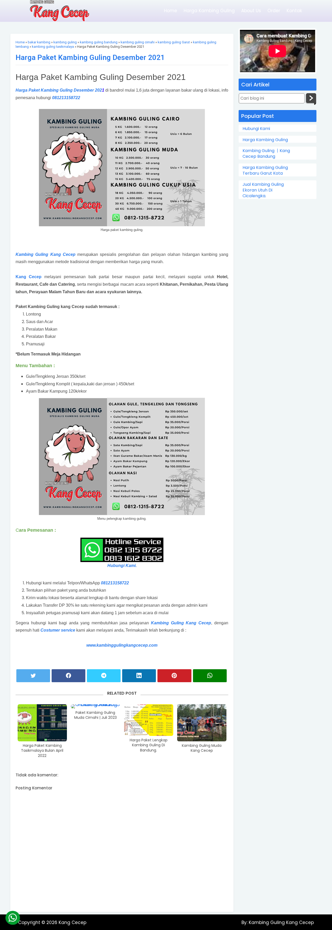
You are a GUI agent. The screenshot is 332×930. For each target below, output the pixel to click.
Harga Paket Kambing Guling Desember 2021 (90, 57)
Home (170, 11)
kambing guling (65, 42)
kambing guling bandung (98, 42)
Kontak (294, 11)
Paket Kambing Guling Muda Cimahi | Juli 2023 (95, 715)
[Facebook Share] (68, 675)
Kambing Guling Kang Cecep (45, 254)
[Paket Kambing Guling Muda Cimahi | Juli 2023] (95, 706)
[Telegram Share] (103, 675)
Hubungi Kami (256, 129)
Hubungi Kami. (122, 565)
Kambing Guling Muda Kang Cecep (202, 748)
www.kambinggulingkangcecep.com (121, 645)
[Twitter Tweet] (33, 675)
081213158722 (65, 97)
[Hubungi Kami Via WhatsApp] (12, 917)
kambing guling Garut (174, 42)
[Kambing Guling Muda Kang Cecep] (201, 722)
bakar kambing (39, 42)
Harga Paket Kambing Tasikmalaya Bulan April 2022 (42, 750)
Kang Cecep (29, 277)
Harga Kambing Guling (209, 11)
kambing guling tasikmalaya (53, 47)
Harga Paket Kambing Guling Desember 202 (59, 90)
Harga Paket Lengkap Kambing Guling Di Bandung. (149, 745)
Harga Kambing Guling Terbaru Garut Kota (265, 170)
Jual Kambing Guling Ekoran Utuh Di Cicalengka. (263, 190)
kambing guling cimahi (138, 42)
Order (273, 11)
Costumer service (57, 630)
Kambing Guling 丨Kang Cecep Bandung (266, 153)
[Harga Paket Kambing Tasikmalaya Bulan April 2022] (42, 722)
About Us (251, 11)
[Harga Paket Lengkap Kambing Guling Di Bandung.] (148, 720)
